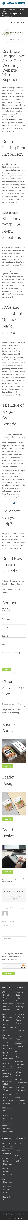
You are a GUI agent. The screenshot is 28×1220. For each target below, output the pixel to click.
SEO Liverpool (19, 1149)
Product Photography (7, 1064)
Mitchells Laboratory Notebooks (7, 1074)
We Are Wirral (18, 1073)
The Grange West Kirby (20, 1045)
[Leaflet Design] (14, 793)
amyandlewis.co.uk (9, 120)
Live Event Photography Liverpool (20, 1090)
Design (3, 879)
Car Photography (7, 1180)
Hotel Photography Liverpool (7, 1017)
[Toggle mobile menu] (25, 5)
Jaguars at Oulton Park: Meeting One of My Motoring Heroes (19, 1001)
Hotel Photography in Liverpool (20, 1100)
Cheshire (21, 878)
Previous (16, 23)
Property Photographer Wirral (7, 1027)
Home (4, 14)
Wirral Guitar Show (18, 1054)
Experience (6, 878)
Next (22, 23)
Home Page (8, 879)
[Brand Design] (14, 845)
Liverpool (13, 879)
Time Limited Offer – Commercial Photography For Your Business (7, 1001)
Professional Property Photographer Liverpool (7, 1098)
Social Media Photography (7, 1045)
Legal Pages (19, 1215)
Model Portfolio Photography (7, 1056)
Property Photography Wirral (7, 1118)
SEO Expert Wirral (7, 1109)
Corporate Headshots (7, 1152)
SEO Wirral (20, 1143)
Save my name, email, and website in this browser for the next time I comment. (13, 957)
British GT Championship (20, 1081)
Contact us (6, 494)
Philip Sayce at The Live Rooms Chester (20, 1018)
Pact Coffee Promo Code (7, 1198)
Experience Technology (11, 1215)
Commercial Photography (7, 1036)
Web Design (18, 879)
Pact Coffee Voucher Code (7, 1189)
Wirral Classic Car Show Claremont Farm (20, 1033)
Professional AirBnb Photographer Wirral (7, 1085)
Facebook (14, 584)
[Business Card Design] (14, 740)
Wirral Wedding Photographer (7, 1129)
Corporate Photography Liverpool (20, 1065)
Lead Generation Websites (20, 1158)
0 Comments (9, 881)
